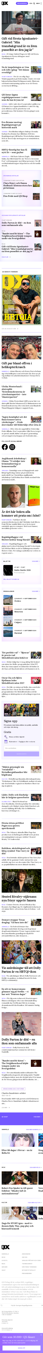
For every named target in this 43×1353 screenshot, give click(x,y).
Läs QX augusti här (9, 328)
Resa (3, 1263)
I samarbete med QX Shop (12, 193)
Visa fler (5, 257)
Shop (3, 1270)
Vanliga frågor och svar (31, 1260)
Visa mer (35, 561)
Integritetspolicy (29, 1270)
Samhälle (5, 1254)
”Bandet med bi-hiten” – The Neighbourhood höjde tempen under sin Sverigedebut (17, 236)
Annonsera (26, 1254)
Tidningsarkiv (27, 1263)
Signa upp (21, 1348)
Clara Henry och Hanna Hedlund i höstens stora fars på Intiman (17, 185)
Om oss (24, 1257)
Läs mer (4, 1107)
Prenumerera (22, 3)
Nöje (3, 231)
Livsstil (5, 1260)
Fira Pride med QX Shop (15, 196)
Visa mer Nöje (35, 1167)
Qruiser (4, 1267)
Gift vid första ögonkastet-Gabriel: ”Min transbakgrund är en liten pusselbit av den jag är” (17, 248)
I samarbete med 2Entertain (13, 180)
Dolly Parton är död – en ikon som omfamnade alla (16, 224)
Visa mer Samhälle (33, 1129)
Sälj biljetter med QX (11, 579)
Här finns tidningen (29, 1267)
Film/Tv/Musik (7, 220)
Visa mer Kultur (34, 1202)
